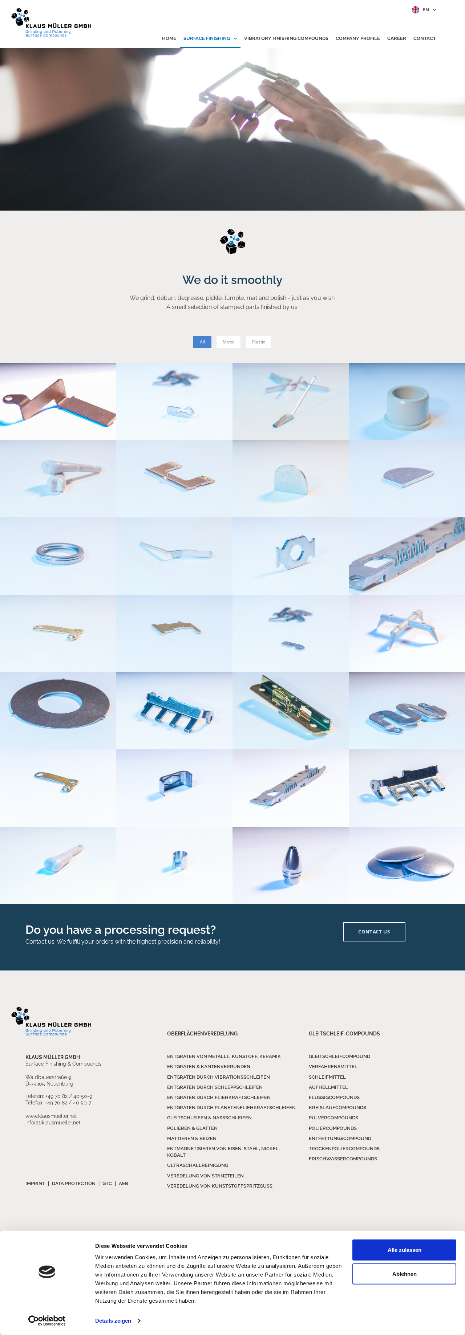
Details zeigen (113, 1321)
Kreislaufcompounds (337, 1107)
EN (425, 9)
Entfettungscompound (340, 1138)
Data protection (74, 1183)
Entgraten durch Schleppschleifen (215, 1087)
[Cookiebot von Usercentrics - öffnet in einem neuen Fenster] (47, 1320)
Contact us (374, 931)
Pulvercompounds (333, 1117)
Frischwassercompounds (343, 1158)
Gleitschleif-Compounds (344, 1034)
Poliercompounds (333, 1128)
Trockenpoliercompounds (344, 1148)
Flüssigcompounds (334, 1097)
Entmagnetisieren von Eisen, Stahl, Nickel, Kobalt (223, 1152)
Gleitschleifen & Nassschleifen (209, 1117)
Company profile (358, 38)
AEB (123, 1183)
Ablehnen (404, 1273)
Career (396, 38)
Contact (424, 38)
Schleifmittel (327, 1077)
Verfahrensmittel (333, 1066)
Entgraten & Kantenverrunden (208, 1066)
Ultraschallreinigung (197, 1165)
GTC (107, 1183)
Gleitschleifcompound (339, 1056)
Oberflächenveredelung (202, 1034)
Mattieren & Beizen (192, 1138)
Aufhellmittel (328, 1087)
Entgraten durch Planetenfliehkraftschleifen (231, 1107)
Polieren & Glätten (192, 1128)
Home (169, 38)
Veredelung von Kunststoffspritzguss (219, 1186)
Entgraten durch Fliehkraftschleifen (219, 1097)
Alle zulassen (404, 1250)
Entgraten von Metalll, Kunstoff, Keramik (224, 1056)
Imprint (35, 1183)
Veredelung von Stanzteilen (205, 1176)
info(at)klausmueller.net (53, 1123)
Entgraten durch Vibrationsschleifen (218, 1077)
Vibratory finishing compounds (286, 38)
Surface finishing (207, 38)
